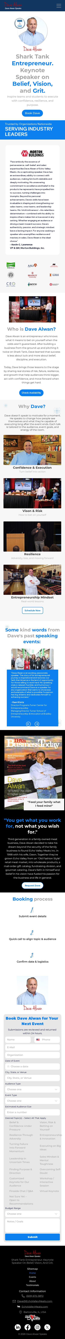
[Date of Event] (8, 1066)
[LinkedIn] (18, 1327)
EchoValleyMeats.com (35, 1306)
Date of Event (12, 1061)
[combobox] (32, 1089)
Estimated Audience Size (18, 1106)
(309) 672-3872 (35, 1296)
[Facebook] (27, 1327)
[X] (47, 1327)
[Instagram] (37, 1327)
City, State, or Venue (15, 1072)
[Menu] (59, 5)
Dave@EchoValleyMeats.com (34, 1301)
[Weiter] (37, 724)
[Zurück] (28, 724)
